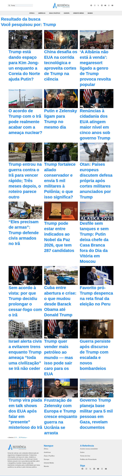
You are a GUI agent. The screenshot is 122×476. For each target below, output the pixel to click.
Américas (41, 13)
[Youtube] (105, 5)
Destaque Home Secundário (88, 31)
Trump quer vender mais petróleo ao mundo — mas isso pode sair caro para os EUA (58, 357)
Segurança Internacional (87, 143)
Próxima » (24, 437)
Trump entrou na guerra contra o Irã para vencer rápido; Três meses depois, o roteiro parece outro (25, 180)
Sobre (82, 452)
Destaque (11, 31)
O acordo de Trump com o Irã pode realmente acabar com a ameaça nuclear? (25, 121)
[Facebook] (91, 5)
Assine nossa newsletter (89, 449)
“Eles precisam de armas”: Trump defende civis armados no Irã (24, 232)
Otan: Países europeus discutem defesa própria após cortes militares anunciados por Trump (96, 180)
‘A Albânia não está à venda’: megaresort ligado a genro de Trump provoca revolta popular (95, 68)
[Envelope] (112, 5)
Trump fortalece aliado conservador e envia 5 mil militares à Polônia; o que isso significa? (59, 180)
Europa (66, 13)
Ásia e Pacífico (54, 13)
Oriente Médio (78, 13)
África (31, 13)
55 (19, 437)
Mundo (90, 13)
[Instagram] (94, 5)
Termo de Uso (85, 456)
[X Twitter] (98, 5)
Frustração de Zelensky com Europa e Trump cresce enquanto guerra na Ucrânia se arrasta (60, 416)
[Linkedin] (101, 5)
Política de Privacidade (88, 459)
